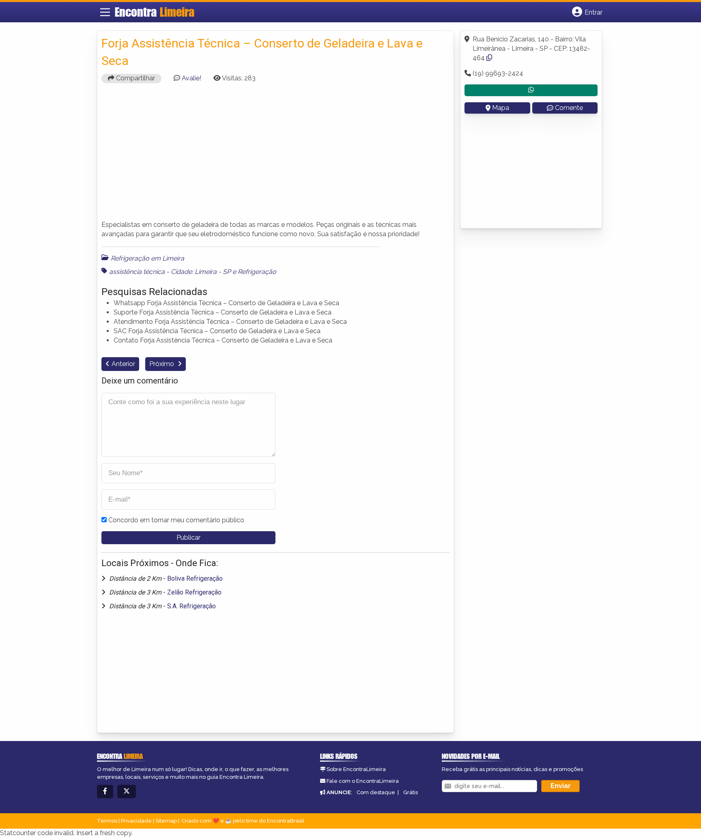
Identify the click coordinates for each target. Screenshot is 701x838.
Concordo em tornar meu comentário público (176, 520)
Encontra (154, 11)
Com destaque (376, 792)
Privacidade (136, 821)
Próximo (162, 364)
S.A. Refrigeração (191, 606)
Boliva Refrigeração (195, 578)
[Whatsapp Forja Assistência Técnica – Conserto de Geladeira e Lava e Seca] (531, 90)
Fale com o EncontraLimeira (363, 781)
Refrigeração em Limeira (147, 258)
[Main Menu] (105, 12)
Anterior (123, 364)
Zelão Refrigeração (194, 592)
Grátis (410, 792)
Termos (107, 821)
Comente (569, 108)
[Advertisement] (275, 155)
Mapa (500, 108)
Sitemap (166, 821)
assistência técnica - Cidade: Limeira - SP (170, 272)
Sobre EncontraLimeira (356, 769)
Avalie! (191, 78)
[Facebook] (105, 791)
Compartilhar (134, 78)
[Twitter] (126, 791)
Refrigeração (257, 272)
